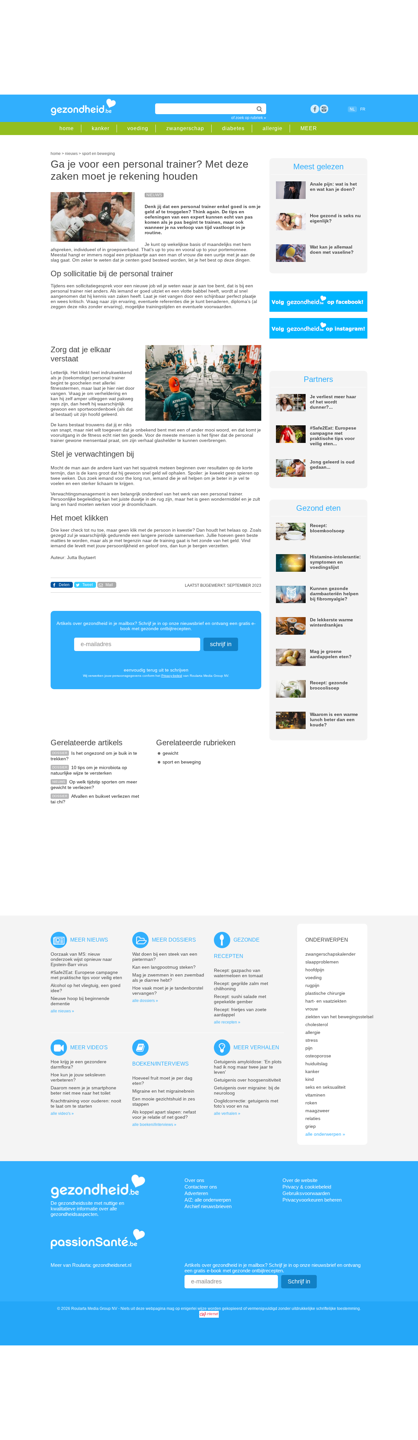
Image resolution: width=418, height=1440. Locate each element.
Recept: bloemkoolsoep (327, 528)
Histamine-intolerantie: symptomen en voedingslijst (335, 562)
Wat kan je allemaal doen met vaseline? (332, 249)
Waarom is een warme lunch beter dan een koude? (334, 719)
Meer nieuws (89, 940)
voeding (137, 128)
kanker (100, 128)
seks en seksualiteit (325, 1087)
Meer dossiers (174, 940)
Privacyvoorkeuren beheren (312, 1200)
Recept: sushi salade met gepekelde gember (240, 999)
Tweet (87, 585)
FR (362, 109)
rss (324, 109)
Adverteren (196, 1193)
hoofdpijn (314, 969)
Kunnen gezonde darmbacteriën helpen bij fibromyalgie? (334, 593)
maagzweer (317, 1110)
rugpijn (312, 985)
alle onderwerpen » (325, 1134)
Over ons (194, 1180)
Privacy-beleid (171, 675)
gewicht (170, 753)
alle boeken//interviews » (154, 1124)
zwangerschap (185, 128)
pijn (309, 1048)
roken (311, 1102)
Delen (64, 585)
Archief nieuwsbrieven (208, 1206)
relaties (312, 1118)
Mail (109, 585)
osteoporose (318, 1055)
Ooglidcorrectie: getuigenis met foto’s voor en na (246, 1103)
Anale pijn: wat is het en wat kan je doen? (333, 186)
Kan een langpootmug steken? (164, 967)
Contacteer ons (201, 1187)
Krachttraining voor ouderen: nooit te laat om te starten (86, 1103)
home (66, 128)
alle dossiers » (145, 1000)
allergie (272, 128)
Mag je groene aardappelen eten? (331, 654)
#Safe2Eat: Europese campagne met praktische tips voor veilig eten (86, 975)
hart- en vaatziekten (325, 1001)
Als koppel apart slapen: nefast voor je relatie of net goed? (164, 1114)
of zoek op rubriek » (248, 117)
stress (311, 1040)
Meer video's (89, 1047)
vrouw (311, 1008)
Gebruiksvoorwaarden (306, 1193)
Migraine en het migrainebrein (163, 1091)
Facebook (315, 109)
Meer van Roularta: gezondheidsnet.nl (91, 1265)
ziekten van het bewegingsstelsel (339, 1016)
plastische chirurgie (325, 993)
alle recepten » (227, 1022)
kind (309, 1079)
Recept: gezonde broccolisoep (329, 685)
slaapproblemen (322, 961)
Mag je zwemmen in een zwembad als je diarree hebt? (168, 977)
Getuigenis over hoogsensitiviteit (247, 1080)
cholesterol (316, 1024)
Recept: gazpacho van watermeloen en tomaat (238, 973)
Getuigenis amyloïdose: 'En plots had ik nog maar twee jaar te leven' (247, 1067)
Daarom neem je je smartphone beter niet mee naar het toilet (83, 1090)
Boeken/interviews (160, 1064)
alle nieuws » (62, 1011)
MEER (308, 128)
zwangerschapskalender (330, 954)
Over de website (299, 1180)
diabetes (233, 128)
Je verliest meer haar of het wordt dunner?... (333, 402)
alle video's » (62, 1113)
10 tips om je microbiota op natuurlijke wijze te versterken (89, 770)
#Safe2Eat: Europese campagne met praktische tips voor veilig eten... (333, 435)
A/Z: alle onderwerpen (208, 1200)
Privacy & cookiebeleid (306, 1187)
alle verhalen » (227, 1113)
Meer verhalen (256, 1047)
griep (310, 1126)
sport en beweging (182, 762)
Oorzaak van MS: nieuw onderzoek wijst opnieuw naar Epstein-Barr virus (81, 959)
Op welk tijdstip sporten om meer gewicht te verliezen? (94, 784)
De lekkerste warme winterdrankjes (331, 622)
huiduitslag (316, 1063)
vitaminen (315, 1095)
